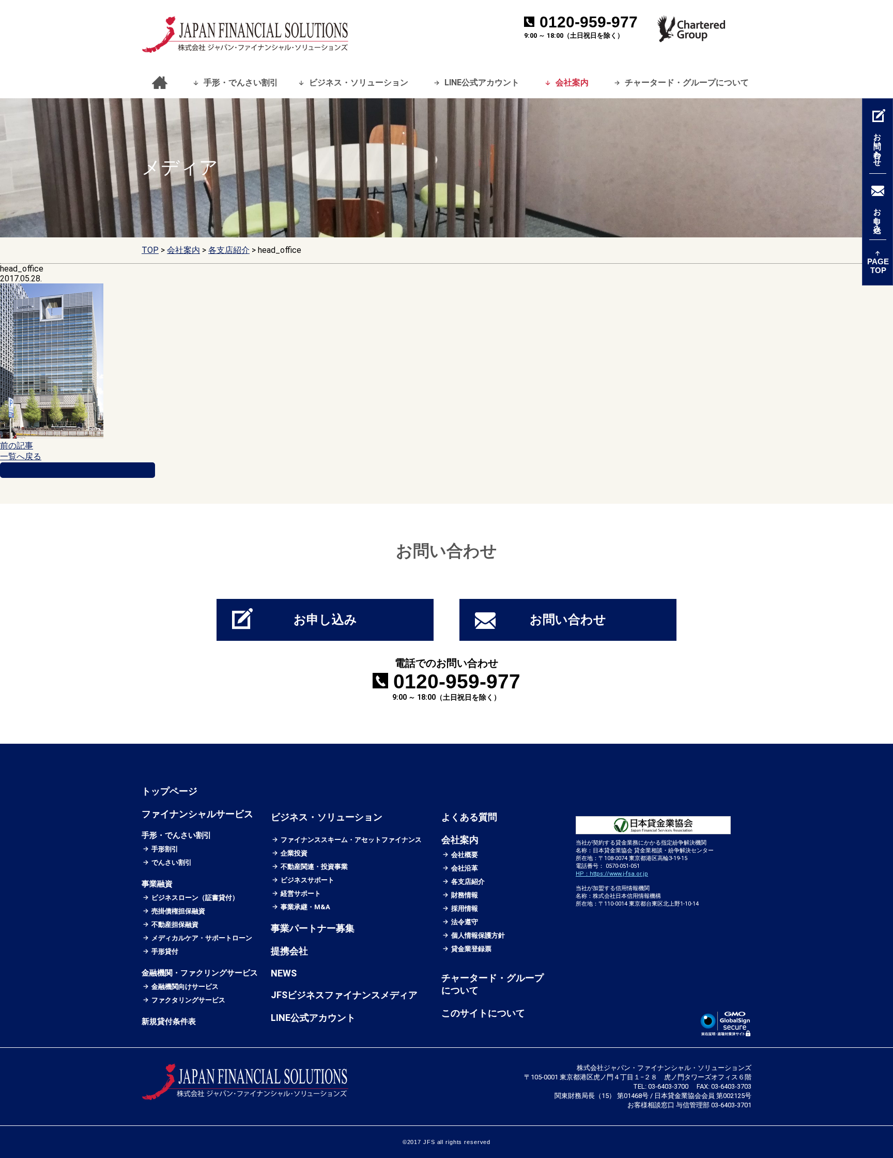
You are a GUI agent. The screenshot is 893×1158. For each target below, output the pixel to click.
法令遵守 (465, 922)
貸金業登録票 (471, 949)
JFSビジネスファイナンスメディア (344, 994)
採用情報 (465, 908)
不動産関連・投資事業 (314, 866)
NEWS (284, 973)
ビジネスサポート (307, 880)
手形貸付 (165, 951)
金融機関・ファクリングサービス (200, 972)
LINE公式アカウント (481, 82)
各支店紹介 (468, 881)
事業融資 (157, 884)
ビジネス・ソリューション (358, 82)
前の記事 (16, 445)
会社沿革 (465, 868)
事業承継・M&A (305, 907)
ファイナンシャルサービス (197, 813)
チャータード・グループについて (687, 82)
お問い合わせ (568, 619)
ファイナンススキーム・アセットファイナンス (351, 840)
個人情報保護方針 (478, 935)
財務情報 (465, 895)
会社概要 (465, 855)
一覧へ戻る (20, 456)
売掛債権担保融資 (178, 911)
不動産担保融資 (175, 924)
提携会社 (289, 950)
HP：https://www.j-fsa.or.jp (612, 873)
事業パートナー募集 (313, 928)
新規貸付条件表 (169, 1021)
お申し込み (325, 619)
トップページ (157, 83)
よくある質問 (469, 816)
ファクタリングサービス (188, 1000)
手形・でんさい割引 (241, 82)
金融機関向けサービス (185, 986)
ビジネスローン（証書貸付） (195, 897)
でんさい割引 (172, 862)
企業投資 (294, 853)
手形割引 (165, 849)
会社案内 (572, 82)
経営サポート (301, 893)
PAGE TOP (878, 266)
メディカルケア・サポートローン (202, 938)
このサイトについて (483, 1012)
